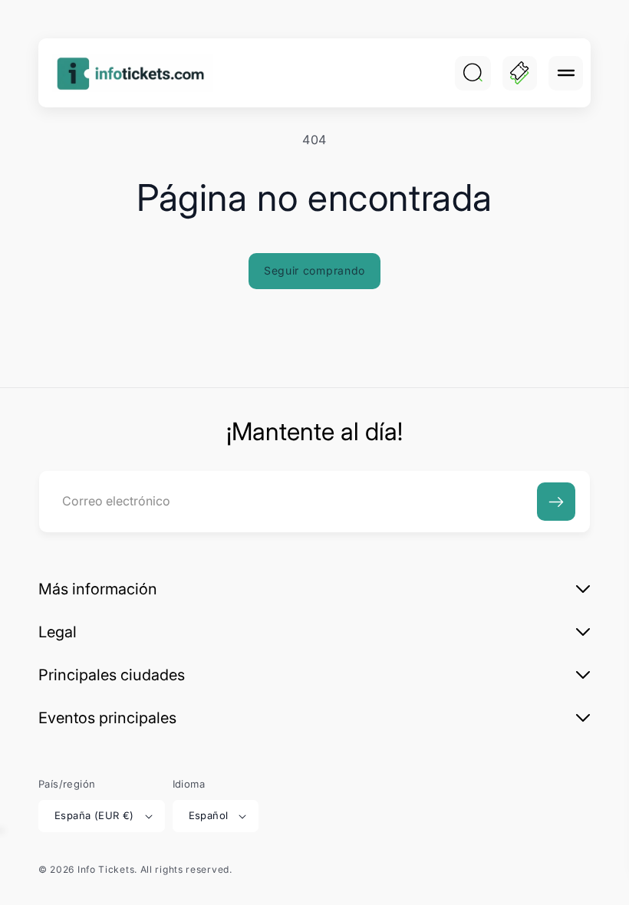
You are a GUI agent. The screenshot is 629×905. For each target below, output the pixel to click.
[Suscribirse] (556, 501)
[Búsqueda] (472, 73)
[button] (565, 73)
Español (209, 815)
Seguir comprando (314, 270)
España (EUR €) (94, 815)
